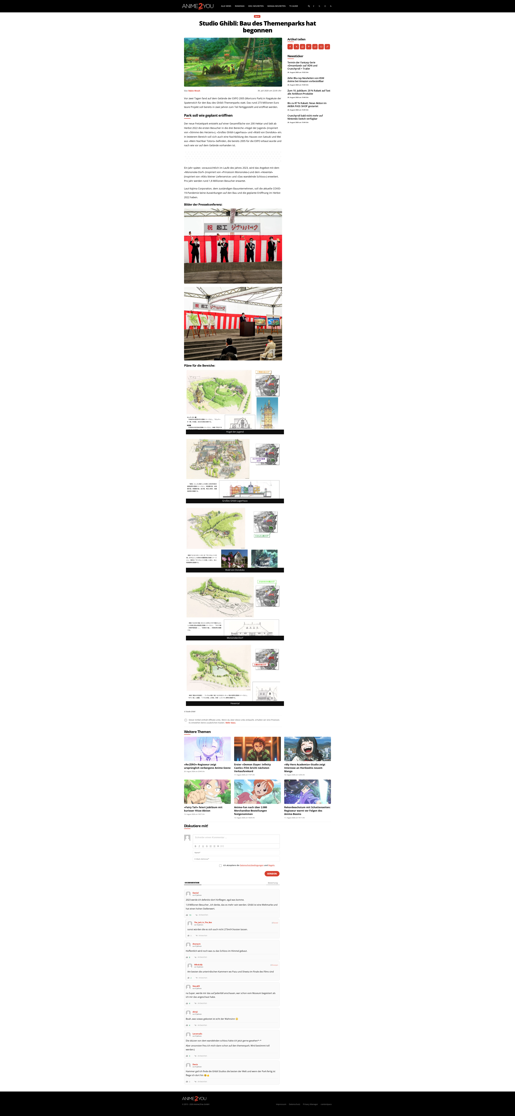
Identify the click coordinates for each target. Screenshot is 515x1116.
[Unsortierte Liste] (214, 846)
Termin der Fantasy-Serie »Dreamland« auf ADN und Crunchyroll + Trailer (302, 65)
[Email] (321, 46)
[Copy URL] (327, 46)
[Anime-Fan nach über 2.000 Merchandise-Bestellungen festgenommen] (257, 792)
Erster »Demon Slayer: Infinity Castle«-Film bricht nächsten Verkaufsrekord (252, 768)
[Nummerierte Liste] (210, 846)
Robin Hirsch (194, 90)
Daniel (275, 923)
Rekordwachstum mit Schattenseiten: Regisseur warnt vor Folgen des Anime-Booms (307, 811)
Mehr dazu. (231, 722)
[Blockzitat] (218, 846)
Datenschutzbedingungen (252, 865)
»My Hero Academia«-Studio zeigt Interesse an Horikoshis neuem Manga (304, 768)
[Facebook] (314, 6)
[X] (296, 46)
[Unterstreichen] (203, 846)
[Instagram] (325, 6)
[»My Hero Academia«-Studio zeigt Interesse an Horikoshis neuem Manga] (307, 749)
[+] (222, 846)
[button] (309, 6)
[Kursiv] (199, 846)
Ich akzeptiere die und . (249, 865)
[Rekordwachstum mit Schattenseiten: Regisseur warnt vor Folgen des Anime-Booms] (307, 792)
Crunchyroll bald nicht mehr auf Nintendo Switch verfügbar (305, 117)
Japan (257, 16)
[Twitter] (319, 6)
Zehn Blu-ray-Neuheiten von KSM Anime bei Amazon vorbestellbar (305, 79)
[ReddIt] (315, 46)
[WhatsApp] (302, 46)
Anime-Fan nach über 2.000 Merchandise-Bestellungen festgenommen (250, 811)
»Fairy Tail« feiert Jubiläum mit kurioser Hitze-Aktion (203, 809)
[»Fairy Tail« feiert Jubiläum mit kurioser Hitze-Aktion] (207, 792)
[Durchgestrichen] (207, 846)
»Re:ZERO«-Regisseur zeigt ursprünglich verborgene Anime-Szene (207, 766)
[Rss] (331, 6)
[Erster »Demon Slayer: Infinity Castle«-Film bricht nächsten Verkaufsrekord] (257, 749)
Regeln (271, 865)
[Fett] (195, 846)
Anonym (275, 965)
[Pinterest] (308, 46)
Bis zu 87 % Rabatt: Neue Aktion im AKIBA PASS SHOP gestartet (307, 104)
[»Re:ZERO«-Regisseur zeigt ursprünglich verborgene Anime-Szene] (207, 749)
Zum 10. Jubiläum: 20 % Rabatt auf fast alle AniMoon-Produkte (308, 92)
